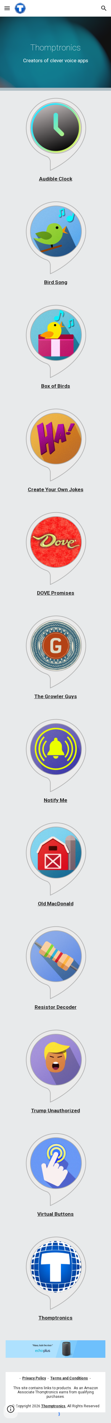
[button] (7, 8)
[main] (56, 53)
